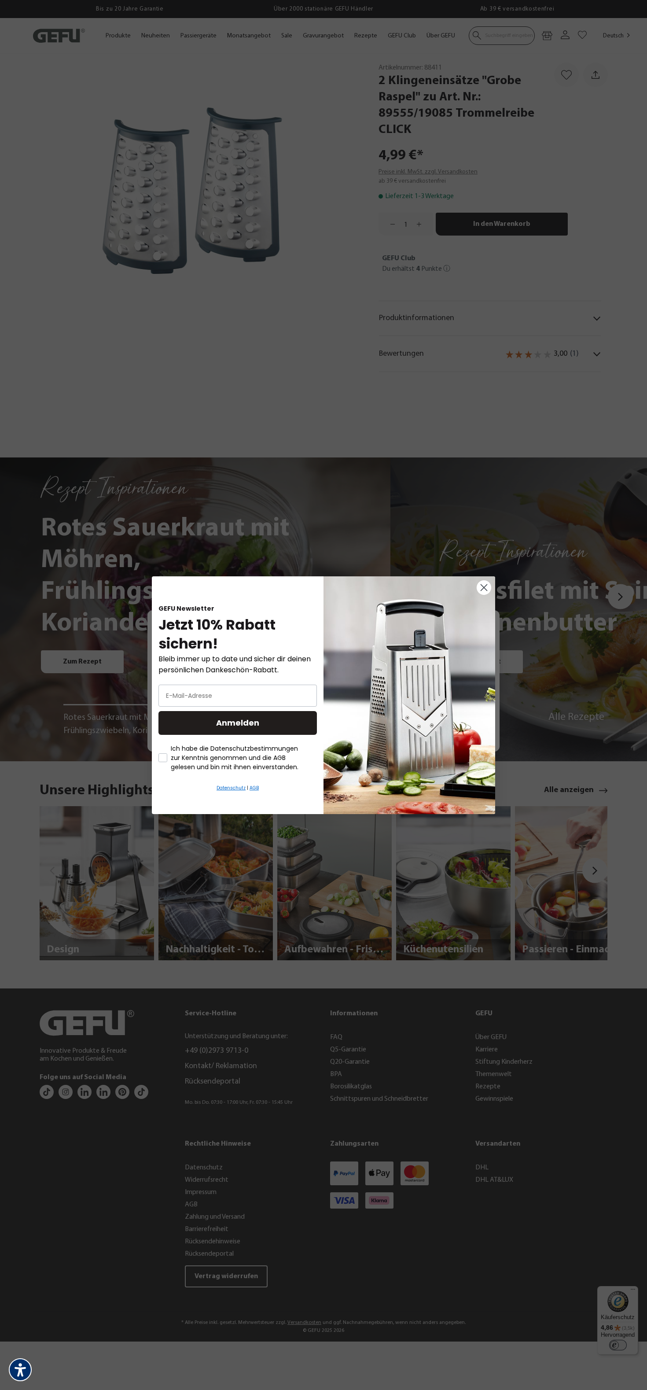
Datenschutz (231, 788)
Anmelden (237, 722)
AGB (254, 788)
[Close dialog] (484, 587)
